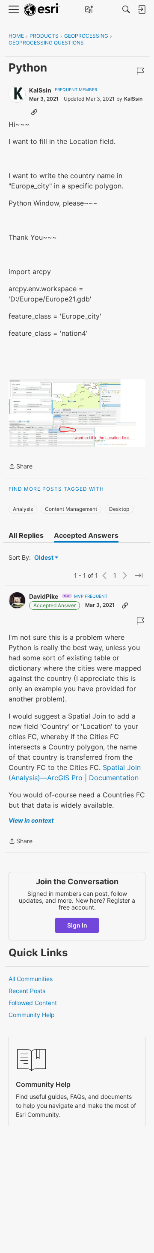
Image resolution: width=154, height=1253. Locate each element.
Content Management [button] (71, 509)
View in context (31, 820)
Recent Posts (27, 990)
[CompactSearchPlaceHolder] (126, 9)
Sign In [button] (77, 925)
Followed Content (33, 1002)
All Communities (31, 978)
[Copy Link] (34, 112)
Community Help (32, 1014)
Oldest (44, 558)
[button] (77, 413)
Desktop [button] (119, 509)
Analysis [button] (23, 509)
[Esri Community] (42, 10)
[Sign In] (141, 9)
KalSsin (40, 90)
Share (21, 466)
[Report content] (140, 71)
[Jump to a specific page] (138, 575)
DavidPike (43, 596)
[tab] (26, 535)
